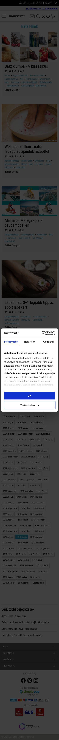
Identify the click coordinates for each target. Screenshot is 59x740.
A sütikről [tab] (48, 341)
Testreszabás (27, 405)
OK (29, 395)
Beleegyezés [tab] (11, 341)
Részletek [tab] (29, 341)
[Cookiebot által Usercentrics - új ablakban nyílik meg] (42, 333)
